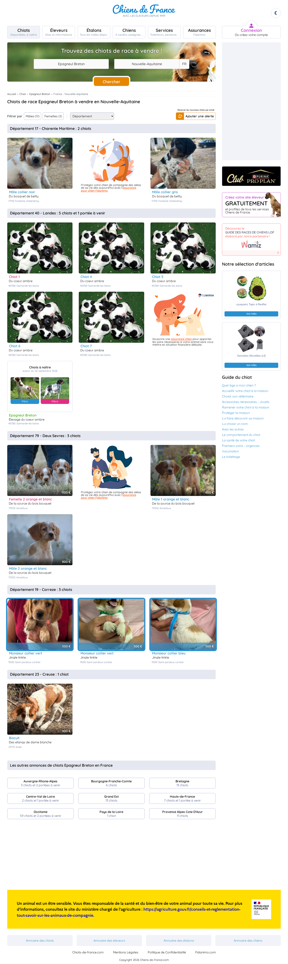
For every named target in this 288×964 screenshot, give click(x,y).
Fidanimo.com (205, 952)
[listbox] (184, 64)
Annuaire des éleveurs (109, 940)
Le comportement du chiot (241, 434)
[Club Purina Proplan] (251, 176)
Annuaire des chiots (40, 940)
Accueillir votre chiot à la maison (245, 390)
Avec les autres (233, 429)
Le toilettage (231, 456)
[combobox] (71, 64)
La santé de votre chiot (238, 440)
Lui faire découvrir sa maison (243, 418)
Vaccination (230, 451)
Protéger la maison (236, 412)
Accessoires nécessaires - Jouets (245, 401)
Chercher (111, 81)
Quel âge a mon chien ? (239, 385)
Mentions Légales (125, 952)
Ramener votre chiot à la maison (245, 407)
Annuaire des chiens (248, 940)
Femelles (53, 116)
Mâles (33, 116)
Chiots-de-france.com (88, 952)
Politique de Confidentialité (167, 952)
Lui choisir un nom (235, 423)
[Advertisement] (111, 856)
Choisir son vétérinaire (238, 396)
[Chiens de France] (144, 13)
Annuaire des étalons (179, 940)
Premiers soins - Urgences (241, 445)
